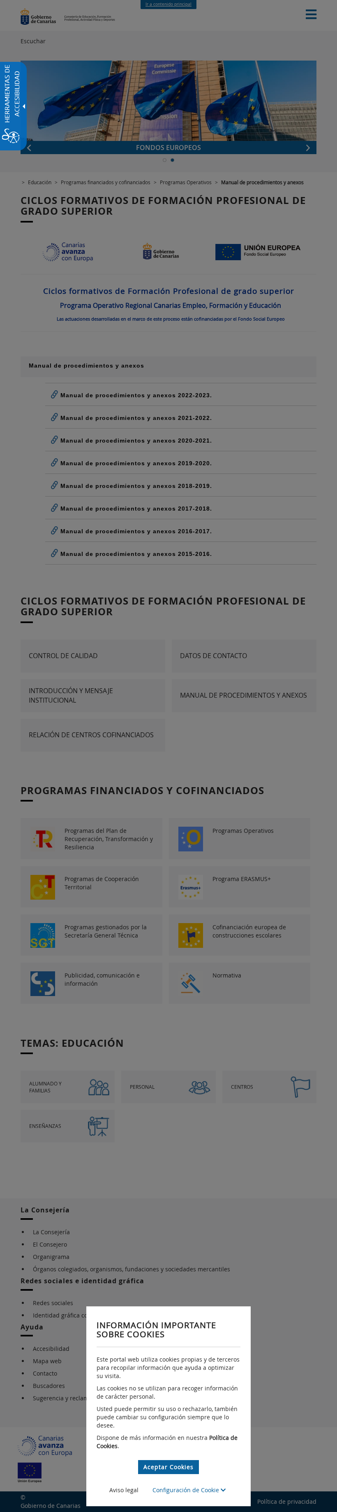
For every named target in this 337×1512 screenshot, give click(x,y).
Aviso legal (123, 1490)
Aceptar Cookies (168, 1467)
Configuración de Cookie (186, 1490)
